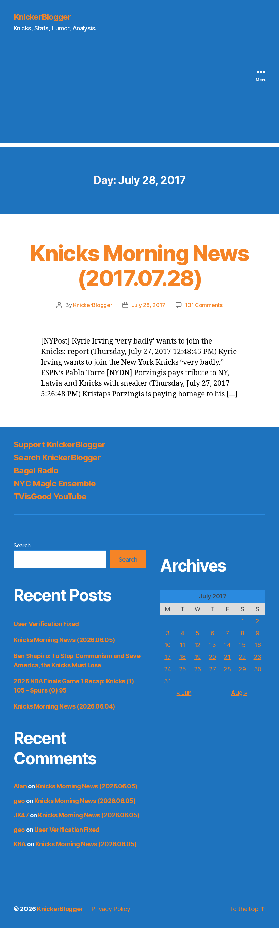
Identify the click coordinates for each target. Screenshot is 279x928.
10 (167, 645)
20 (212, 656)
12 (197, 645)
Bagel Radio (36, 470)
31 (167, 681)
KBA (20, 844)
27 (212, 669)
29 (242, 669)
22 (242, 656)
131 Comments (204, 305)
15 (242, 645)
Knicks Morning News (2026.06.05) (64, 639)
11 (182, 645)
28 (227, 669)
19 (197, 656)
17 (167, 656)
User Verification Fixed (46, 623)
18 (182, 656)
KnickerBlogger (42, 17)
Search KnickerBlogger (57, 457)
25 (182, 669)
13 (212, 645)
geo (19, 800)
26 (197, 669)
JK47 (21, 815)
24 (167, 669)
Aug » (239, 692)
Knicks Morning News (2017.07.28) (139, 265)
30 (257, 669)
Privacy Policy (110, 908)
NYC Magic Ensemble (55, 483)
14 (227, 645)
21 (227, 656)
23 (257, 656)
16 (257, 645)
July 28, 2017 (149, 305)
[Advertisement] (139, 95)
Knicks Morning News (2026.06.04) (64, 706)
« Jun (184, 692)
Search (22, 545)
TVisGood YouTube (50, 496)
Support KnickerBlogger (59, 445)
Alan (20, 786)
